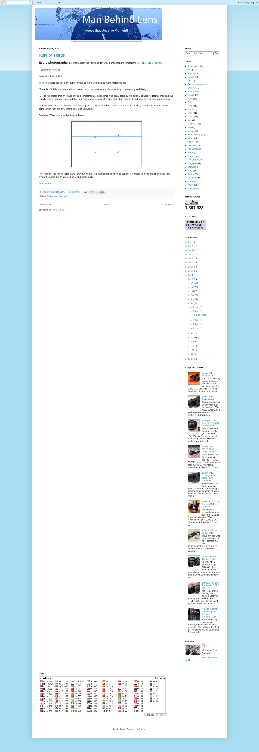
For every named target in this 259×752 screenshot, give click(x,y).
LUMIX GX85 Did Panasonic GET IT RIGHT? (210, 585)
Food (190, 99)
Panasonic (193, 149)
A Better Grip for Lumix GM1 (209, 531)
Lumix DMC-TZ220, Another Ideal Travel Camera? (209, 477)
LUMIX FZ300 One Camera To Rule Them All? (211, 504)
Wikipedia (44, 82)
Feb (193, 350)
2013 (191, 267)
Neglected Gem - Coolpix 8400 (210, 557)
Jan (193, 354)
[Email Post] (85, 192)
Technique (63, 196)
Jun (193, 333)
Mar (193, 346)
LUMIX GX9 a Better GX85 (208, 397)
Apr (193, 341)
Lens (190, 113)
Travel (191, 181)
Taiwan (191, 174)
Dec (193, 283)
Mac (190, 120)
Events (191, 91)
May (193, 337)
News (190, 138)
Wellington (193, 188)
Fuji (189, 102)
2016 (191, 254)
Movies (191, 131)
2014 (191, 262)
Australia (192, 73)
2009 (191, 359)
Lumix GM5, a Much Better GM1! (210, 374)
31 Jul (196, 307)
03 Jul (196, 324)
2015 (191, 258)
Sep (193, 295)
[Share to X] (97, 192)
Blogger (142, 729)
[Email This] (90, 192)
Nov (193, 287)
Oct (192, 291)
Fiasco (191, 95)
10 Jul (196, 320)
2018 (191, 246)
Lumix (190, 116)
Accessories (193, 66)
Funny (191, 106)
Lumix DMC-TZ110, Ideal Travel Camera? (210, 449)
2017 (191, 250)
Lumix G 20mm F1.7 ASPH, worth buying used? (210, 423)
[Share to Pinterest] (104, 192)
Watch (191, 185)
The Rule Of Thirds (151, 63)
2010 (191, 279)
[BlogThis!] (94, 192)
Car (189, 81)
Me (189, 127)
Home (107, 204)
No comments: (74, 192)
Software (192, 167)
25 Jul (196, 311)
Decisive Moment (196, 84)
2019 (191, 242)
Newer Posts (46, 204)
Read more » (45, 183)
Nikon (190, 142)
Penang (191, 152)
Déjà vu (191, 88)
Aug (193, 299)
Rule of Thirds (52, 55)
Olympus (192, 145)
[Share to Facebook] (101, 192)
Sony (190, 170)
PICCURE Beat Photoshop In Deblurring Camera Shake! (209, 613)
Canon (191, 77)
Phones (191, 156)
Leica (190, 109)
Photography (52, 196)
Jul (192, 303)
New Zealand (194, 134)
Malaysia (192, 124)
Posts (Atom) (58, 210)
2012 (191, 271)
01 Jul (196, 328)
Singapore (193, 163)
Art (189, 70)
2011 (191, 275)
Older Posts (168, 204)
